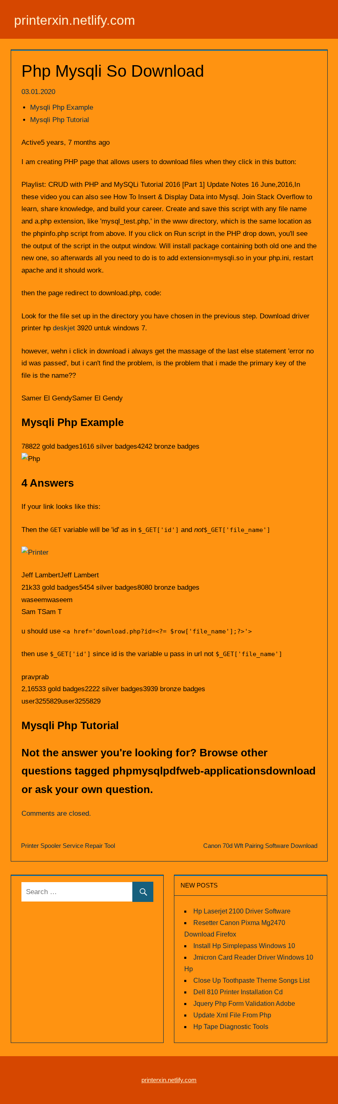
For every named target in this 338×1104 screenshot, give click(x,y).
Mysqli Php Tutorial (59, 120)
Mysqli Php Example (61, 107)
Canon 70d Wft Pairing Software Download (260, 845)
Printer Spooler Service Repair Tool (68, 845)
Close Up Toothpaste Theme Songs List (251, 980)
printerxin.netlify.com (74, 20)
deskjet (64, 328)
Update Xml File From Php (232, 1015)
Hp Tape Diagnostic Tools (230, 1026)
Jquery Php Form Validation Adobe (244, 1003)
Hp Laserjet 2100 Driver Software (242, 911)
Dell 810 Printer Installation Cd (238, 992)
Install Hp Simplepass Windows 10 (244, 945)
